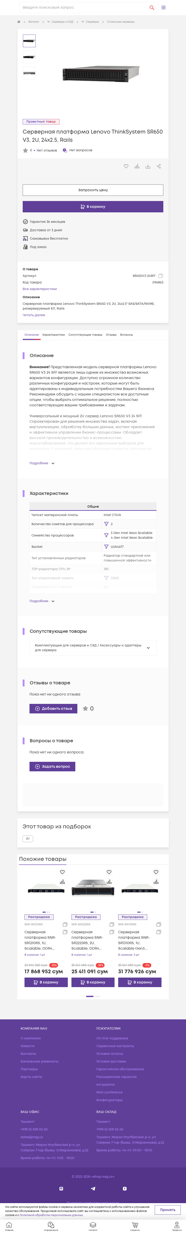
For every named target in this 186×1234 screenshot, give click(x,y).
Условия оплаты (109, 1054)
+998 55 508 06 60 (34, 1129)
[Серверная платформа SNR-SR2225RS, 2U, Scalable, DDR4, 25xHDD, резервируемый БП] (93, 888)
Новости (27, 1046)
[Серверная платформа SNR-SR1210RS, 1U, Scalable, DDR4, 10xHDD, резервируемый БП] (46, 888)
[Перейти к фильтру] (106, 524)
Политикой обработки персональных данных (51, 1215)
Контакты (28, 1054)
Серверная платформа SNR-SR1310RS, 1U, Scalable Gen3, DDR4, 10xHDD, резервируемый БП (134, 940)
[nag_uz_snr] (93, 1189)
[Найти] (152, 7)
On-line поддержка (112, 1038)
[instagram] (61, 1189)
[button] (163, 7)
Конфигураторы (109, 1100)
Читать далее (34, 315)
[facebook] (125, 1189)
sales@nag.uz (32, 1137)
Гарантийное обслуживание (120, 1069)
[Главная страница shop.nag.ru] (18, 22)
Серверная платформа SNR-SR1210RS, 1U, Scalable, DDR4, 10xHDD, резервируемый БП (40, 940)
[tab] (32, 335)
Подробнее (38, 463)
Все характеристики (40, 289)
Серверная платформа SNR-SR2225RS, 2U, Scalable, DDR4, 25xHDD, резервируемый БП (87, 940)
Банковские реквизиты (40, 1061)
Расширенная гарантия (116, 1077)
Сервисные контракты (115, 1046)
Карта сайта (31, 1077)
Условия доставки (111, 1061)
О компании (31, 1038)
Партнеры (29, 1069)
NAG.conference (109, 1092)
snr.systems (105, 1085)
